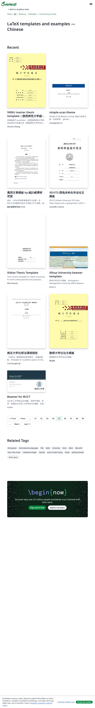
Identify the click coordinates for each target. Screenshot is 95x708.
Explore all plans (57, 507)
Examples (32, 14)
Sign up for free (37, 507)
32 (41, 418)
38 (77, 418)
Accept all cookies (84, 702)
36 (65, 418)
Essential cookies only (65, 702)
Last (27, 424)
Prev (22, 418)
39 (83, 418)
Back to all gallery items (18, 9)
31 (35, 418)
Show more (13, 457)
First (12, 418)
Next (17, 424)
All (15, 14)
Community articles (47, 14)
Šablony (22, 14)
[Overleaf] (8, 4)
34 (53, 418)
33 (47, 418)
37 (71, 418)
